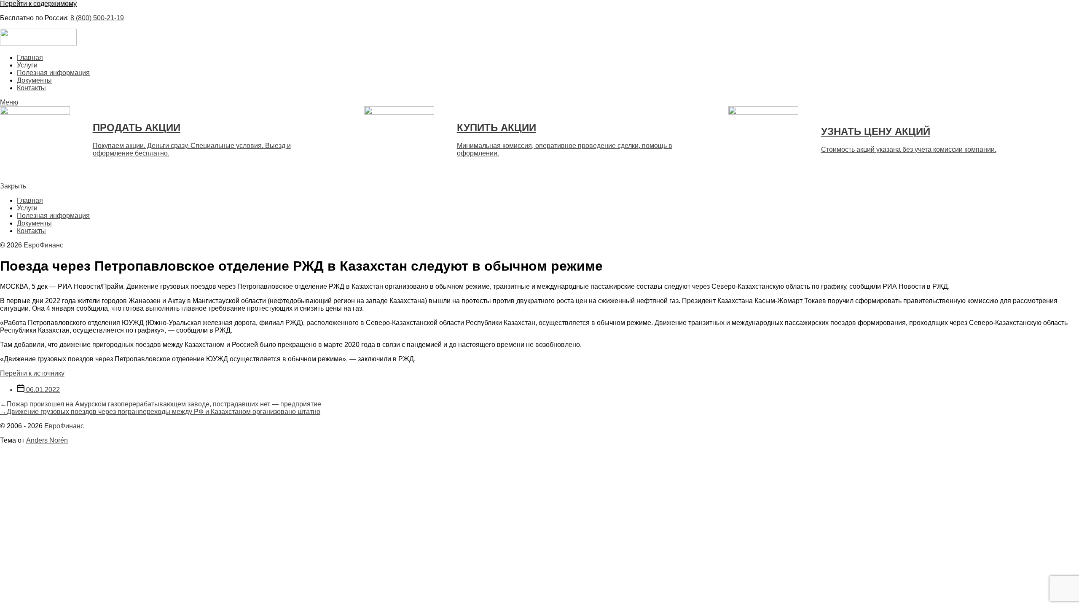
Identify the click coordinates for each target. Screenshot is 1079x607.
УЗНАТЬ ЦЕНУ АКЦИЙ (875, 131)
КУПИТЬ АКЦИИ (496, 127)
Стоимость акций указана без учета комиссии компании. (908, 149)
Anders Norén (47, 440)
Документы (34, 80)
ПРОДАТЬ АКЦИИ (136, 127)
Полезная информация (53, 72)
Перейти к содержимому (38, 3)
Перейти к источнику (32, 373)
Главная (30, 57)
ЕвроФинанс (43, 245)
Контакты (31, 87)
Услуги (27, 65)
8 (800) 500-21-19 (97, 17)
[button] (539, 102)
